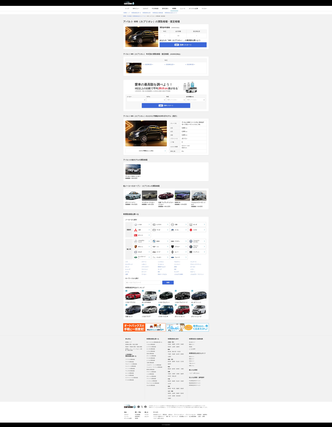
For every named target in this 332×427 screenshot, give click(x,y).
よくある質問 (192, 349)
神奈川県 (174, 351)
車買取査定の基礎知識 (158, 12)
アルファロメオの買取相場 (153, 383)
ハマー (192, 269)
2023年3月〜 (149, 64)
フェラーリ (193, 261)
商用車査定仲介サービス (194, 385)
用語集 (190, 346)
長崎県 (177, 393)
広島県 (182, 381)
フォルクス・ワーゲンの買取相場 (154, 367)
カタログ (145, 8)
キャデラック (129, 264)
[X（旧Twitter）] (142, 406)
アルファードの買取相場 (131, 364)
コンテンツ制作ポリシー (159, 416)
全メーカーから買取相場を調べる (154, 342)
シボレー (144, 264)
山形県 (173, 346)
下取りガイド (192, 363)
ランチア (176, 271)
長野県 (173, 361)
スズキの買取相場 (151, 351)
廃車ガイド (191, 344)
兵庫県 (173, 373)
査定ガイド (191, 356)
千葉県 (169, 354)
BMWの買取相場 (150, 369)
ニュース (182, 8)
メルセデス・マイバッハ (197, 274)
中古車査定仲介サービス (194, 380)
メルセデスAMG (178, 274)
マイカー (204, 8)
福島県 (177, 346)
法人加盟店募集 (192, 416)
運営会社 (165, 414)
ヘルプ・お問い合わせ (194, 373)
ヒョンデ (127, 269)
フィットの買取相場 (130, 368)
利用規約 (199, 414)
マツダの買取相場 (151, 358)
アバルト (144, 274)
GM (175, 269)
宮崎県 (173, 395)
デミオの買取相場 (129, 380)
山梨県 (169, 356)
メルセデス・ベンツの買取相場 (154, 365)
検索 (168, 282)
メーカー (129, 96)
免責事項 (205, 414)
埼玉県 (178, 351)
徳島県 (169, 388)
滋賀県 (182, 373)
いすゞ (127, 261)
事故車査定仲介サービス (194, 383)
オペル (127, 271)
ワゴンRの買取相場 (129, 370)
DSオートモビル (162, 274)
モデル (148, 96)
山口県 (169, 383)
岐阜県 (173, 368)
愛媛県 (177, 388)
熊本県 (182, 393)
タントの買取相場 (129, 373)
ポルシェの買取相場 (151, 376)
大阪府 (169, 373)
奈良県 (169, 376)
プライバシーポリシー (179, 414)
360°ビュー (136, 8)
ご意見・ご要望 (201, 416)
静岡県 (177, 368)
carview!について (157, 414)
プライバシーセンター (191, 414)
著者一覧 (168, 416)
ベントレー (177, 264)
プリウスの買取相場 (130, 359)
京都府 (177, 373)
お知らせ (170, 414)
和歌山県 (174, 376)
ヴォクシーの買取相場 (130, 366)
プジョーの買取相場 (151, 378)
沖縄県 (169, 398)
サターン (192, 271)
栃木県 (177, 354)
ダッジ (127, 266)
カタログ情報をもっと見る (146, 150)
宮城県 (182, 344)
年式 (167, 96)
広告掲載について (183, 416)
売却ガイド (191, 361)
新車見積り (165, 8)
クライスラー (145, 266)
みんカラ (147, 416)
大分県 (169, 395)
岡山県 (177, 381)
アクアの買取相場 (129, 361)
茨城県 (173, 354)
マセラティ (177, 261)
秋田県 (169, 346)
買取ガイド (191, 358)
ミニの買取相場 (150, 374)
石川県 (182, 361)
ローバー (144, 271)
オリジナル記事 (193, 8)
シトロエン (161, 261)
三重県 (182, 368)
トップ (127, 8)
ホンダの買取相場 (151, 349)
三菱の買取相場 (150, 362)
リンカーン (161, 264)
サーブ (160, 269)
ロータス (192, 266)
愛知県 (169, 368)
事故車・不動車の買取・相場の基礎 (133, 346)
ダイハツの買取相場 (151, 355)
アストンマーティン (195, 264)
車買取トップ (127, 12)
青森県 (173, 344)
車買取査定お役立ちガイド (171, 12)
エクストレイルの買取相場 (131, 377)
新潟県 (169, 361)
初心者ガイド (192, 342)
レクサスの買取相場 (151, 346)
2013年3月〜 (191, 64)
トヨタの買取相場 (151, 344)
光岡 (126, 274)
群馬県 (182, 354)
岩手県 (177, 344)
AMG (175, 266)
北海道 (169, 344)
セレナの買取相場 (129, 375)
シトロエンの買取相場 (152, 381)
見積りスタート (183, 45)
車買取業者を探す (147, 12)
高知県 (182, 388)
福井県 (169, 364)
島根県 (173, 381)
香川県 (173, 388)
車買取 (174, 8)
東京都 (169, 351)
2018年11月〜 (170, 64)
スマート (144, 261)
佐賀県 (173, 393)
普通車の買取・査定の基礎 (131, 344)
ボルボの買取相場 (151, 385)
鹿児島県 (178, 395)
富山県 (177, 361)
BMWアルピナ (162, 266)
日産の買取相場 (150, 353)
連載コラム (191, 365)
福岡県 (169, 393)
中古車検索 (155, 8)
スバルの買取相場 (151, 360)
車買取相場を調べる (136, 12)
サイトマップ (175, 416)
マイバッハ (145, 269)
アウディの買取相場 (151, 371)
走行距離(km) (190, 96)
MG (159, 271)
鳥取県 (169, 381)
